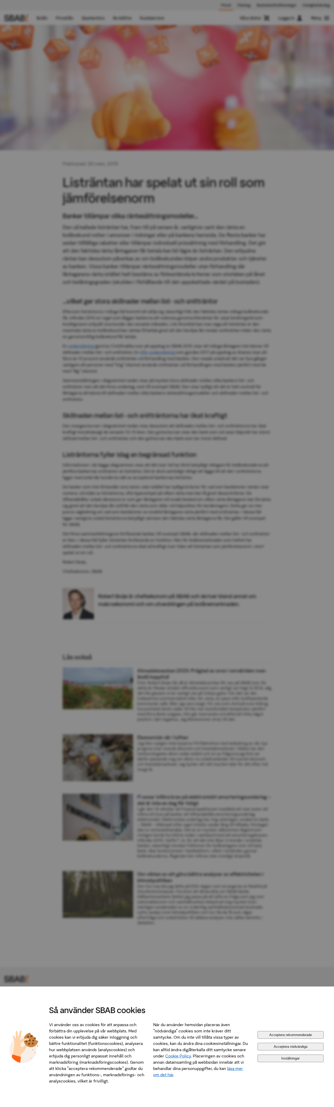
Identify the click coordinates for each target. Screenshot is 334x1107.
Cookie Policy (178, 1055)
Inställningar (290, 1058)
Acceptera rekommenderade (290, 1035)
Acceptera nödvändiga (290, 1047)
